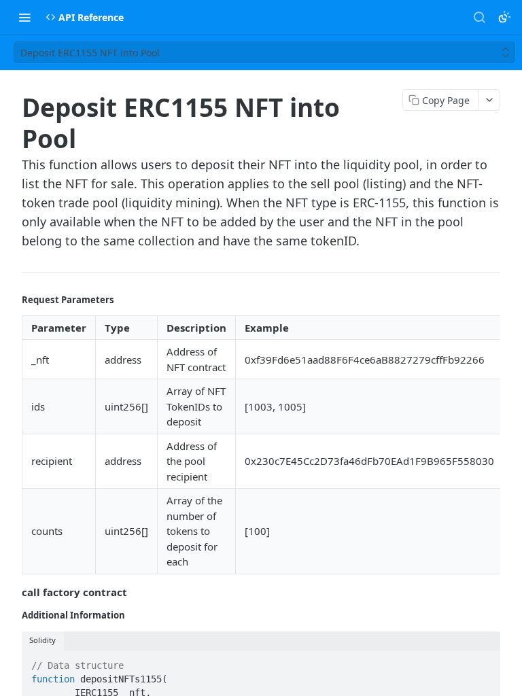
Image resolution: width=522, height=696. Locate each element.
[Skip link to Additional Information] (12, 615)
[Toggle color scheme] (504, 17)
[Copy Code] (484, 662)
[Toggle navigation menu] (24, 17)
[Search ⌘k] (479, 17)
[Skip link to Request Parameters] (12, 300)
